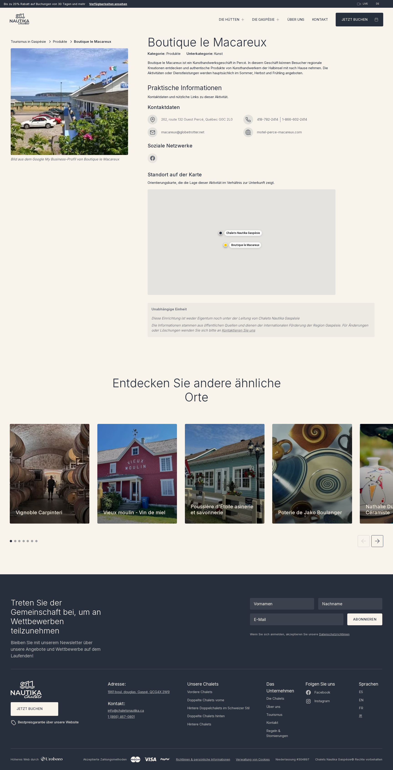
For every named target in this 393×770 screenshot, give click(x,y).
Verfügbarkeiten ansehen (108, 4)
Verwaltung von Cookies (253, 759)
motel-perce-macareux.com (279, 132)
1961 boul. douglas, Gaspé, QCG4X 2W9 (139, 692)
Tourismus (274, 714)
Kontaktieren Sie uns (238, 330)
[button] (231, 19)
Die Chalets (275, 698)
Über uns (295, 19)
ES (361, 692)
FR (361, 708)
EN (361, 700)
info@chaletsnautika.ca (126, 710)
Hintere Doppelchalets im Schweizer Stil (218, 708)
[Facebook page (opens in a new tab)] (152, 158)
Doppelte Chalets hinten (206, 716)
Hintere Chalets (199, 724)
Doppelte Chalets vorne (205, 700)
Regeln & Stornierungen (277, 733)
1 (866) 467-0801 (121, 716)
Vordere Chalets (199, 692)
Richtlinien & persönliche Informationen (203, 759)
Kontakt (320, 19)
